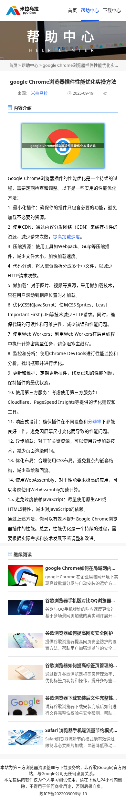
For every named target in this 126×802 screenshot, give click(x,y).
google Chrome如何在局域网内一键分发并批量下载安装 (81, 568)
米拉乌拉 (39, 93)
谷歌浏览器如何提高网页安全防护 (79, 633)
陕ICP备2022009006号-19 (63, 793)
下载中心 (112, 10)
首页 (72, 10)
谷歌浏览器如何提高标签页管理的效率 (81, 665)
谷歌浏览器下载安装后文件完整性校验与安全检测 (81, 698)
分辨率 (94, 421)
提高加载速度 (66, 236)
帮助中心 (90, 10)
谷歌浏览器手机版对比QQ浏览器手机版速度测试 (81, 600)
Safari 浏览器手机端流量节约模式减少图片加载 (81, 730)
